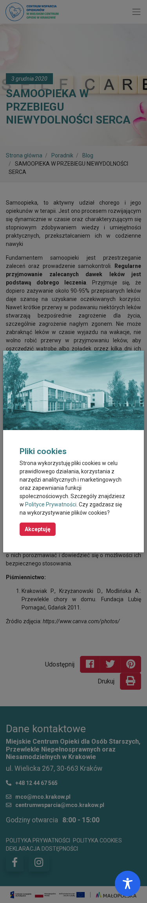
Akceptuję (38, 529)
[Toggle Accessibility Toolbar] (127, 883)
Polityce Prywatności (50, 504)
